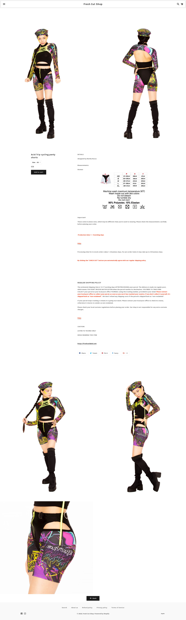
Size (33, 162)
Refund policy (87, 607)
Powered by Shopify (102, 614)
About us (74, 607)
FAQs (79, 243)
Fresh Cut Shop (93, 4)
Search (64, 607)
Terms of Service (117, 607)
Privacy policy (102, 607)
